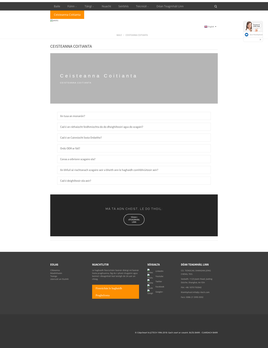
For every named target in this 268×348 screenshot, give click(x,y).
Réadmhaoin (56, 273)
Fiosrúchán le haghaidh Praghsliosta (109, 292)
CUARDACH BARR (210, 332)
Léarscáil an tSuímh (59, 279)
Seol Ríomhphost (256, 35)
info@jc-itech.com (201, 292)
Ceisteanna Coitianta (136, 35)
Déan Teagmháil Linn (170, 6)
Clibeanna (55, 270)
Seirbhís (123, 6)
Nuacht (106, 6)
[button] (134, 219)
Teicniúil (141, 6)
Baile (57, 6)
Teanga (53, 276)
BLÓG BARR (194, 332)
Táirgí (88, 6)
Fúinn (71, 6)
